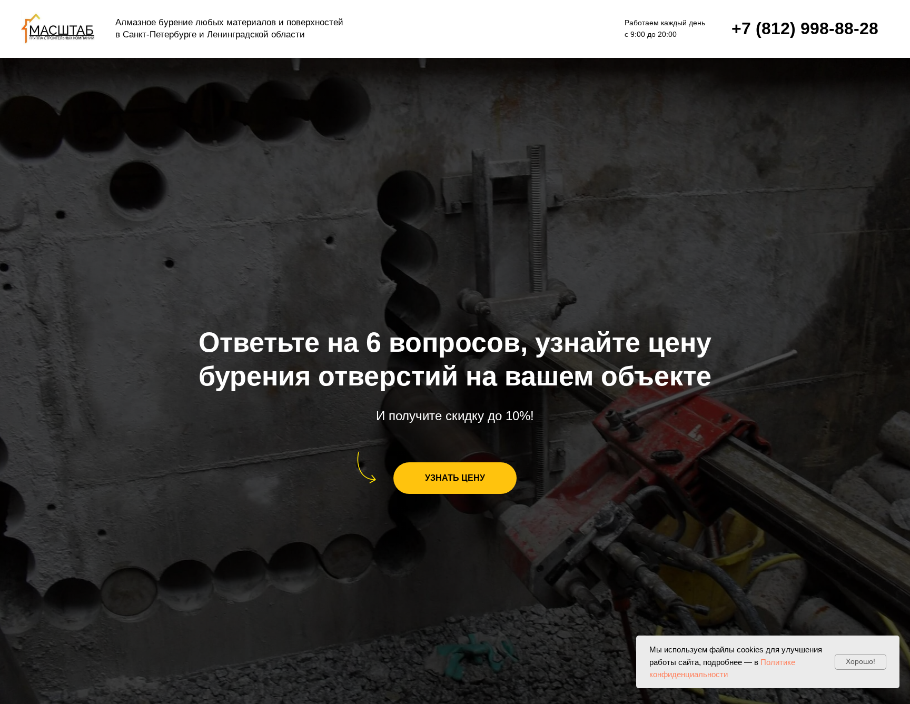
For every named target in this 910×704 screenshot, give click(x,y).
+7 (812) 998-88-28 (804, 28)
